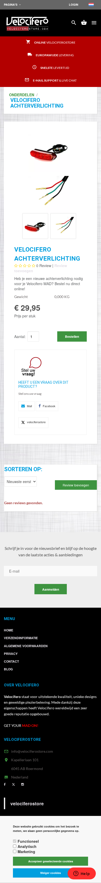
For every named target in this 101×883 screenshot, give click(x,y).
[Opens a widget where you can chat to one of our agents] (81, 874)
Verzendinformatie (21, 638)
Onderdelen (21, 94)
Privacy (11, 653)
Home (8, 630)
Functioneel (28, 841)
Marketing (26, 851)
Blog (8, 669)
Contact (11, 661)
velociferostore (27, 803)
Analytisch (27, 846)
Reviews (11, 459)
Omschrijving (15, 454)
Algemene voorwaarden (26, 646)
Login (73, 4)
